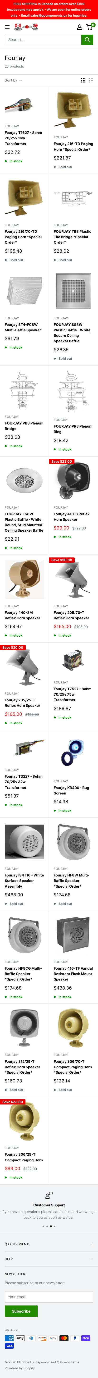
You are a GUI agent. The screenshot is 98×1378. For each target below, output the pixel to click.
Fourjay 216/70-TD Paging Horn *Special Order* (23, 237)
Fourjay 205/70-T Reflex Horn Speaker (71, 615)
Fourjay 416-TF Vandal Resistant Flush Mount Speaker (73, 974)
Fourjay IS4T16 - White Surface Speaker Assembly (24, 881)
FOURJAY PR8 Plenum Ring (73, 429)
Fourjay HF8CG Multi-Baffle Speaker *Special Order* (23, 974)
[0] (89, 27)
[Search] (87, 40)
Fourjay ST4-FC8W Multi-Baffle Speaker (23, 327)
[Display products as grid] (83, 80)
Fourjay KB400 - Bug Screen (71, 790)
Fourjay (12, 126)
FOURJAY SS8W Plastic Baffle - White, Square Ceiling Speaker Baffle (72, 332)
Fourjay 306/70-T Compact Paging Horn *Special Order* (73, 1067)
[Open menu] (7, 27)
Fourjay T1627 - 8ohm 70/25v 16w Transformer (23, 138)
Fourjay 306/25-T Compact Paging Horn (24, 1157)
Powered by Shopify (20, 1368)
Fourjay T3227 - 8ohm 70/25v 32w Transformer (24, 782)
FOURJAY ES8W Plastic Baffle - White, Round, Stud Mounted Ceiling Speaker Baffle (24, 522)
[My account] (79, 27)
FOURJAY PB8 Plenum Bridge (24, 426)
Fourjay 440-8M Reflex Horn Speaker (22, 615)
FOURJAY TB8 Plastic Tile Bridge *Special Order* (72, 237)
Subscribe (21, 1311)
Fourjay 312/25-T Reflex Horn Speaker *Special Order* (22, 1067)
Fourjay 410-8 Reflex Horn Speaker (72, 517)
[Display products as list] (91, 80)
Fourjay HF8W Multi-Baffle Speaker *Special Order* (71, 881)
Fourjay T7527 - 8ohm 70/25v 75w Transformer (73, 694)
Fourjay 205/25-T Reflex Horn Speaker (22, 703)
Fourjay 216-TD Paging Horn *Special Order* (73, 146)
